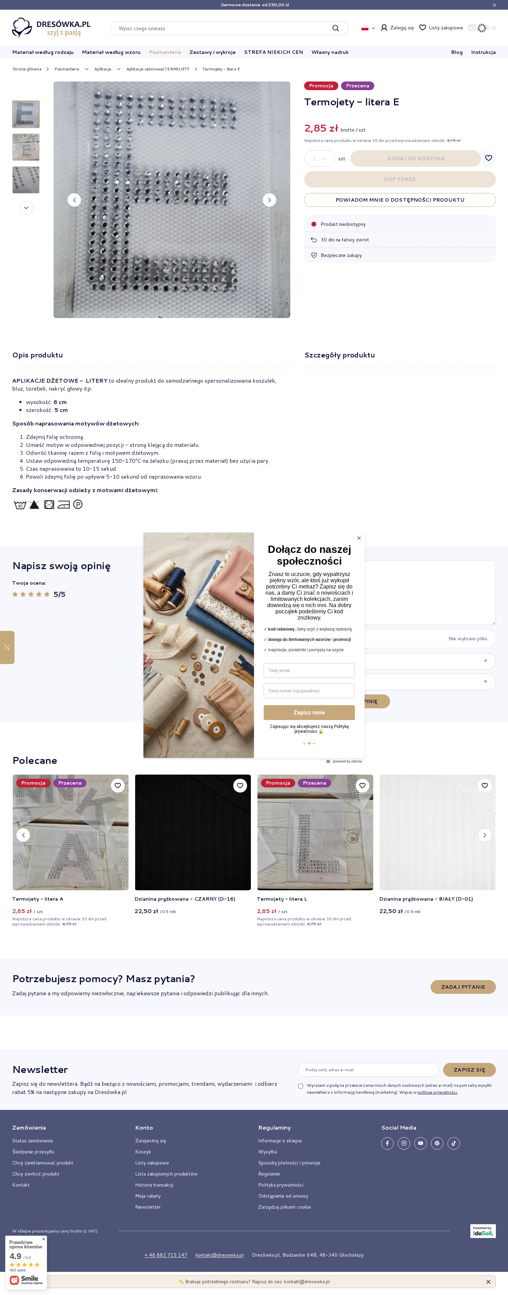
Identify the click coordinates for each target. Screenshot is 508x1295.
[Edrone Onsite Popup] (254, 647)
